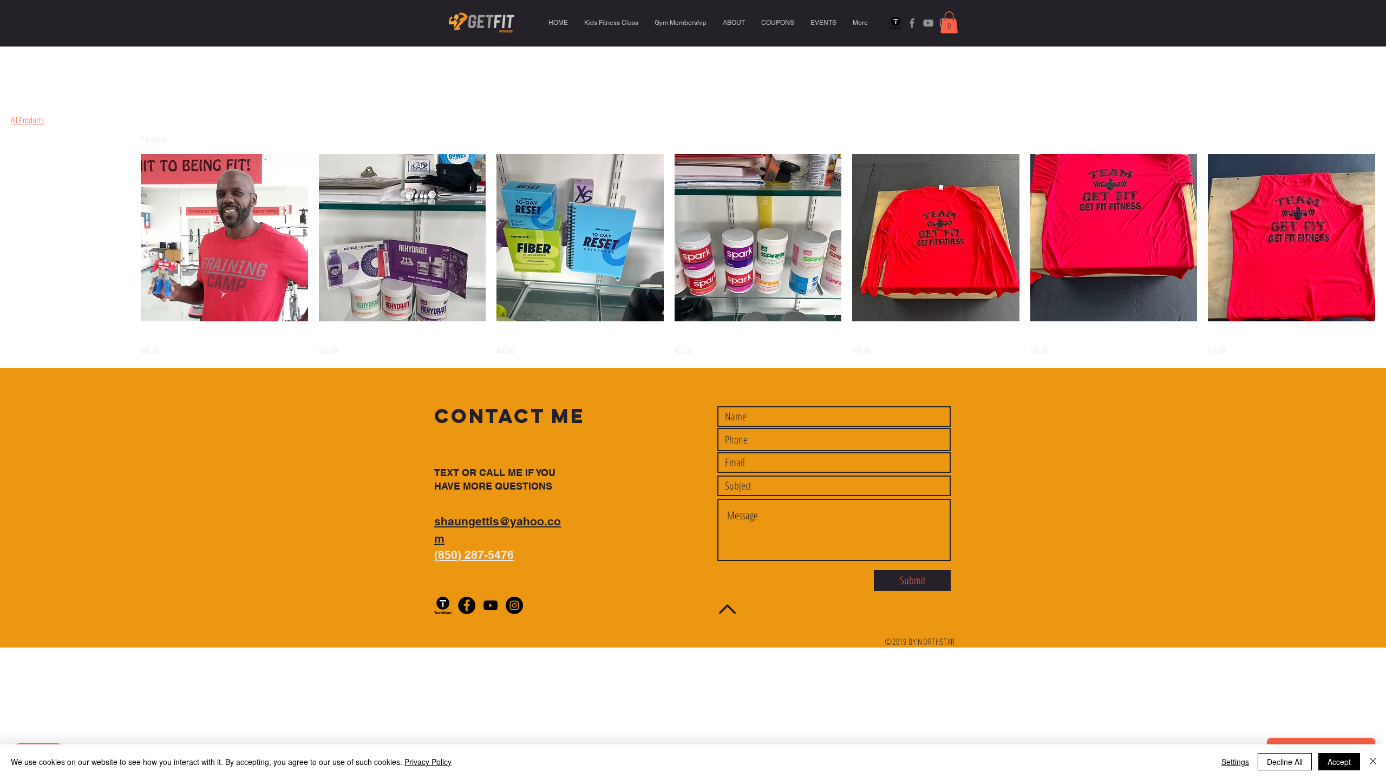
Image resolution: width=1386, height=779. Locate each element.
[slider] (14, 206)
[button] (949, 22)
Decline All (1285, 761)
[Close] (1373, 761)
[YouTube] (928, 23)
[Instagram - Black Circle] (514, 605)
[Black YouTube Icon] (490, 605)
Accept (1339, 761)
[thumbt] (896, 23)
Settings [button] (1235, 761)
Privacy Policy (428, 761)
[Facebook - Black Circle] (466, 605)
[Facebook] (912, 23)
